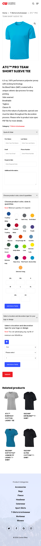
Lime (24, 250)
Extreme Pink (7, 261)
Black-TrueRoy (7, 231)
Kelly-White (16, 250)
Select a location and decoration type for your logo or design (19, 317)
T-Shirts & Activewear (18, 13)
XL (30, 286)
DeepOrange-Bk (20, 240)
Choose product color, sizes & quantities (17, 195)
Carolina (31, 240)
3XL (20, 278)
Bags (20, 491)
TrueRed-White (16, 231)
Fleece (20, 495)
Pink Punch (24, 262)
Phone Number (25, 149)
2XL (10, 278)
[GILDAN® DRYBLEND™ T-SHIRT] (30, 401)
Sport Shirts (20, 508)
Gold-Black (32, 219)
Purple (32, 231)
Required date (9, 160)
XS (25, 295)
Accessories (20, 487)
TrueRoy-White (7, 219)
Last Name (24, 139)
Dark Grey (24, 219)
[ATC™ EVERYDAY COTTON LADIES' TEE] (11, 401)
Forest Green (7, 250)
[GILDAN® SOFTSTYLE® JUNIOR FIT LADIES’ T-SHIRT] (11, 438)
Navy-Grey (16, 262)
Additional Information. (11, 170)
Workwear (20, 516)
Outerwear (20, 504)
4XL (15, 295)
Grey (24, 231)
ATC (16, 219)
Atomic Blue (32, 262)
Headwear (20, 499)
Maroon (10, 240)
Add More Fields (12, 306)
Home (4, 13)
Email (6, 149)
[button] (37, 4)
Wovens (20, 520)
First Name (8, 139)
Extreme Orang (20, 271)
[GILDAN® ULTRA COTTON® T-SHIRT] (30, 438)
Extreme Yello (31, 250)
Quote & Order (8, 132)
